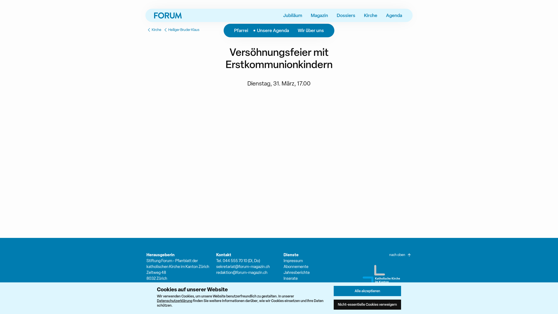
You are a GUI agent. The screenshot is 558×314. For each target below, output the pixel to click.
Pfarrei (241, 30)
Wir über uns (311, 30)
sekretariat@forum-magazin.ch (243, 266)
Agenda (394, 15)
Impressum (293, 260)
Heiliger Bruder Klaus (183, 29)
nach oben (397, 255)
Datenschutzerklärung (174, 300)
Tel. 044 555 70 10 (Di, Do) (238, 260)
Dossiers (346, 15)
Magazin (319, 15)
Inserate (291, 278)
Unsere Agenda (273, 30)
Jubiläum (292, 15)
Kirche (370, 15)
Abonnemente (296, 266)
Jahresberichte (297, 272)
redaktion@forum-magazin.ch (241, 272)
